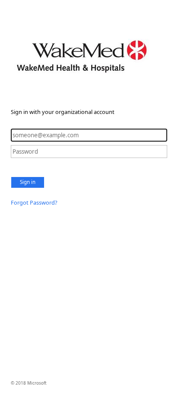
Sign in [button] (27, 182)
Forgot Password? (34, 202)
